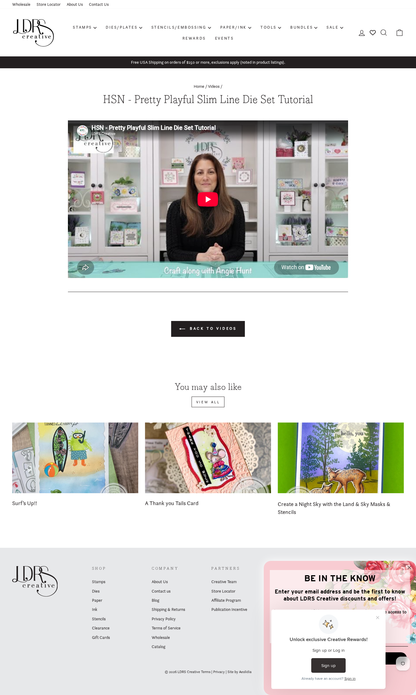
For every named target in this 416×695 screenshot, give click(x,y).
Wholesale (21, 4)
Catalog (158, 646)
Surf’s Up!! (24, 503)
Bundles (301, 27)
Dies (96, 591)
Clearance (101, 628)
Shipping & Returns (168, 609)
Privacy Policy (164, 618)
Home (199, 86)
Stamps (82, 27)
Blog (155, 600)
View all (208, 402)
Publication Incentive (229, 609)
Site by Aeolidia (239, 671)
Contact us (161, 591)
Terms (205, 671)
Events (224, 38)
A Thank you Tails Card (172, 503)
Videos (214, 86)
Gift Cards (101, 637)
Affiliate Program (226, 600)
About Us (75, 4)
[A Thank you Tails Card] (208, 458)
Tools (268, 27)
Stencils (99, 618)
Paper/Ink (233, 27)
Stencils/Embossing (178, 27)
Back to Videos (212, 328)
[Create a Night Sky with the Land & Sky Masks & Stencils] (341, 458)
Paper (97, 600)
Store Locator (49, 4)
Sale (332, 27)
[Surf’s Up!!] (75, 458)
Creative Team (224, 581)
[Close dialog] (409, 567)
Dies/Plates (122, 27)
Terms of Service (166, 628)
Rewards (194, 38)
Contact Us (99, 4)
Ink (94, 609)
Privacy (219, 671)
